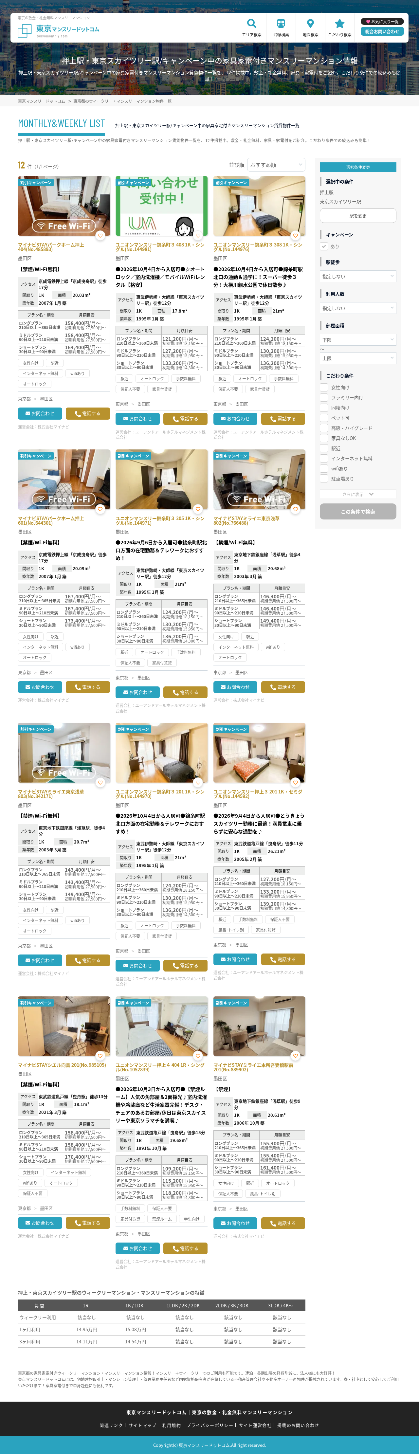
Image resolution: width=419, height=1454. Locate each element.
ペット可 (340, 417)
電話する (91, 413)
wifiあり (339, 468)
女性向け (340, 387)
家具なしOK (343, 438)
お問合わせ (42, 413)
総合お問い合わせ (382, 31)
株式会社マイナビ (53, 426)
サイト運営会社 (255, 1425)
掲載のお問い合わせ (298, 1425)
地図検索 (311, 34)
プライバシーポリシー (210, 1425)
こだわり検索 (340, 34)
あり (334, 246)
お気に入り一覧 (385, 21)
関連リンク (111, 1425)
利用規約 (171, 1425)
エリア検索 (252, 34)
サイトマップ (143, 1425)
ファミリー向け (347, 397)
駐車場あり (342, 478)
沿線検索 (281, 34)
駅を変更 (358, 215)
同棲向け (340, 407)
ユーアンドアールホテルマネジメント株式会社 (161, 434)
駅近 (335, 448)
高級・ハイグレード (352, 428)
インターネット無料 (352, 458)
